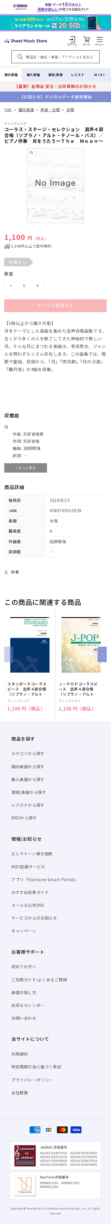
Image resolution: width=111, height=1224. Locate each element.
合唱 (70, 109)
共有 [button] (15, 572)
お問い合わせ (23, 1018)
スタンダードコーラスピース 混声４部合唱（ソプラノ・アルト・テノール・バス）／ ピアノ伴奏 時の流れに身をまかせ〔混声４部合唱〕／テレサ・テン (27, 689)
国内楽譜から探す (28, 766)
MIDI (99, 74)
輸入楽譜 (33, 74)
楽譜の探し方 (23, 992)
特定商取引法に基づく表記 (36, 1067)
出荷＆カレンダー (28, 1005)
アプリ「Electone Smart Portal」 (45, 879)
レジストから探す (28, 805)
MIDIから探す (24, 818)
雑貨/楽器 (55, 74)
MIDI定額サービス (28, 866)
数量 (8, 274)
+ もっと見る (26, 468)
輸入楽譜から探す (28, 779)
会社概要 (19, 1092)
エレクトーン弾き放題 (32, 853)
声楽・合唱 (50, 109)
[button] (99, 39)
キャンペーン (23, 931)
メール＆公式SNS (27, 905)
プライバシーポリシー (32, 1080)
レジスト (78, 74)
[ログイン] (72, 39)
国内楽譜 (11, 74)
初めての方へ (23, 966)
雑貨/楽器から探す (28, 792)
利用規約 (19, 1054)
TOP (8, 109)
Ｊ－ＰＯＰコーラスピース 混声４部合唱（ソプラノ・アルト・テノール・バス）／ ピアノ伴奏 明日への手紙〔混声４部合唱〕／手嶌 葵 (78, 689)
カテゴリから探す (28, 753)
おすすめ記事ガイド (30, 892)
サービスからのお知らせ (34, 918)
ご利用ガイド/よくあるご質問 (39, 979)
